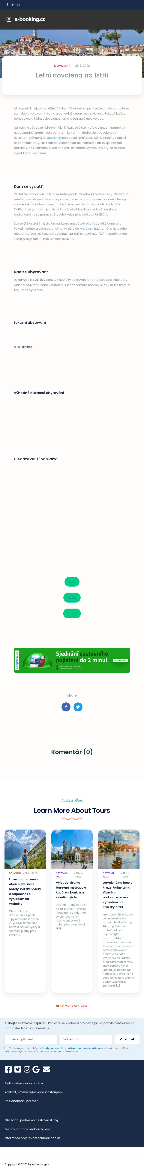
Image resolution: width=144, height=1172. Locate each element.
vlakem (97, 113)
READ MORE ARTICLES (72, 1006)
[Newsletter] (46, 1069)
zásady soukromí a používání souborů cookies (69, 1048)
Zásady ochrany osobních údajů (27, 1129)
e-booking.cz (40, 1164)
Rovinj (72, 597)
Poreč (64, 209)
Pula (45, 199)
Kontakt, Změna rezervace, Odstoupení (33, 1092)
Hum (123, 234)
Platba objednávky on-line (23, 1083)
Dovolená (62, 66)
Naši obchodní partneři (21, 1101)
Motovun (86, 228)
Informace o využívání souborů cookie (32, 1138)
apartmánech (57, 138)
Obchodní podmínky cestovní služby (31, 1120)
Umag (55, 223)
